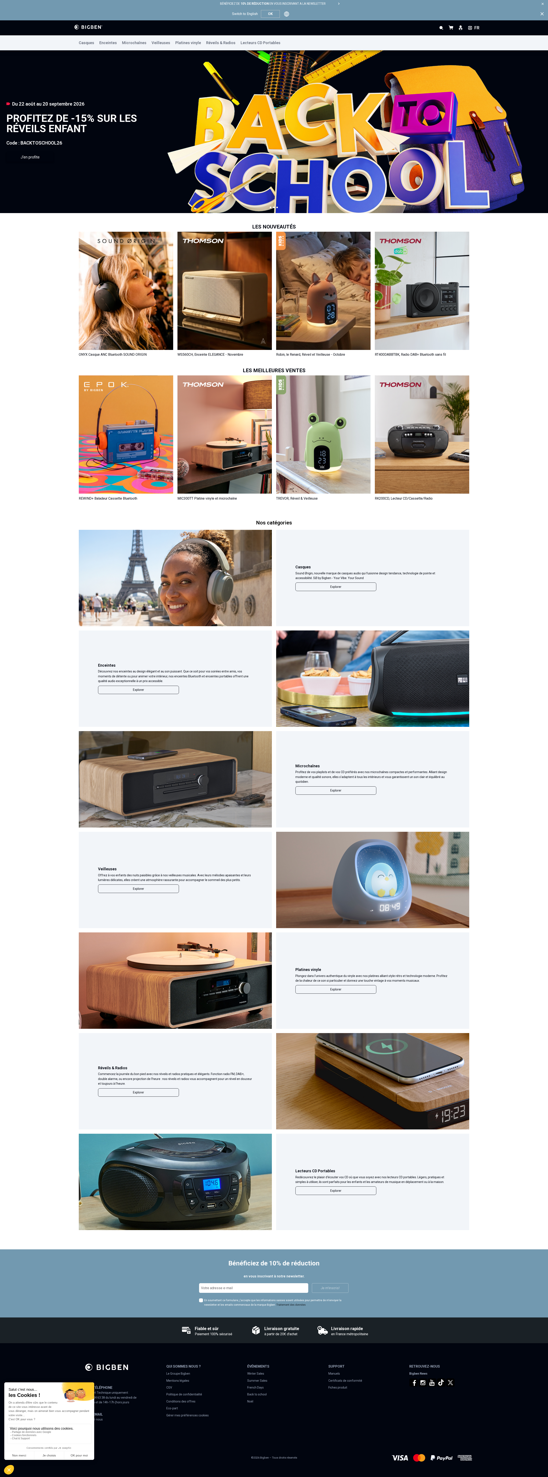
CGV (169, 1387)
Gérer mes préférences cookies (187, 1415)
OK (270, 14)
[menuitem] (89, 43)
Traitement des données (291, 1304)
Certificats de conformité (345, 1380)
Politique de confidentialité (184, 1394)
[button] (270, 207)
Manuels (334, 1373)
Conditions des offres (180, 1401)
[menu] (274, 42)
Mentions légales (177, 1380)
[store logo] (88, 27)
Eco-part (172, 1408)
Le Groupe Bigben (178, 1373)
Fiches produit (337, 1387)
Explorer (335, 586)
